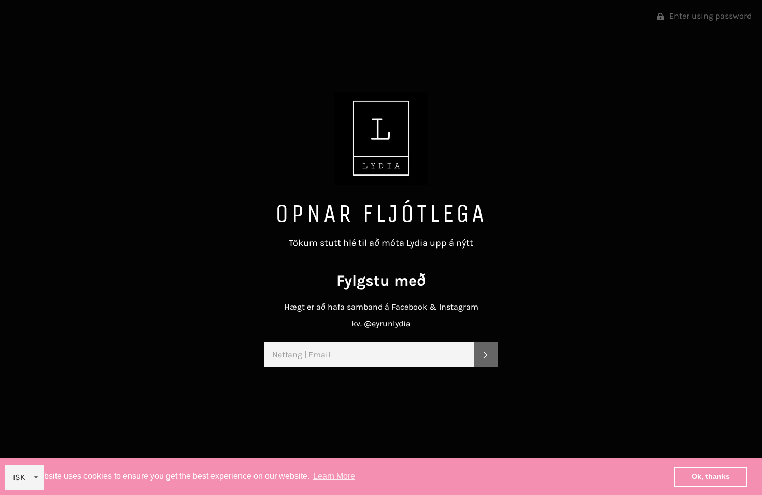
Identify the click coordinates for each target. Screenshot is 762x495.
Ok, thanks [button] (711, 476)
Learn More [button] (334, 476)
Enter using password (709, 16)
